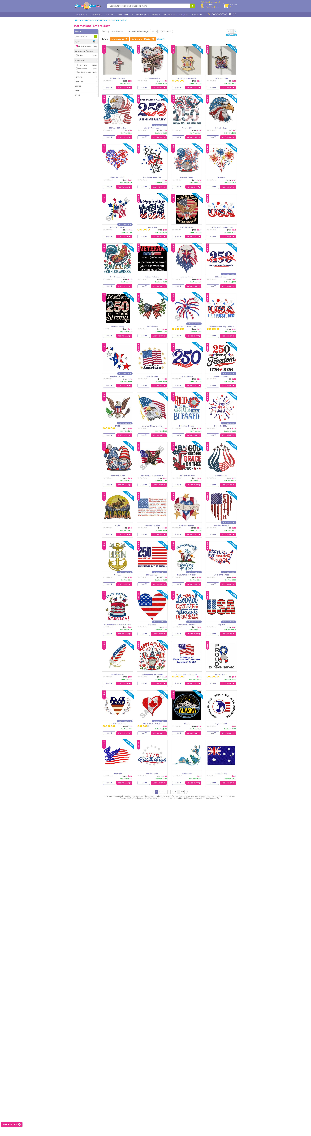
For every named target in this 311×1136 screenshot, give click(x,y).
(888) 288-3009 (219, 14)
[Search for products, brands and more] (192, 6)
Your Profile (212, 7)
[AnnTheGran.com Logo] (87, 5)
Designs (88, 20)
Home (78, 20)
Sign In (209, 4)
